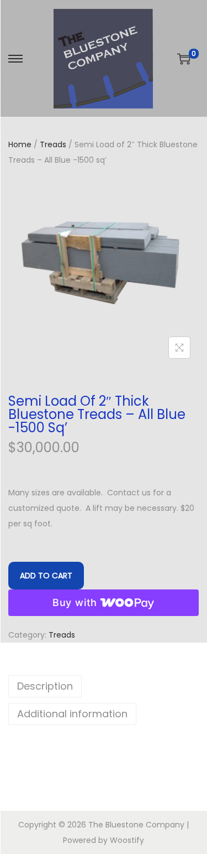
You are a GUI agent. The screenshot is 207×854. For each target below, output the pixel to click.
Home (19, 144)
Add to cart (46, 575)
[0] (183, 58)
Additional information (72, 714)
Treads (53, 144)
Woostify (127, 840)
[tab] (103, 686)
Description (45, 686)
